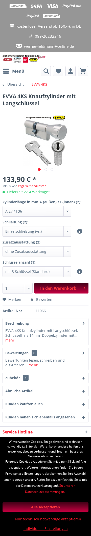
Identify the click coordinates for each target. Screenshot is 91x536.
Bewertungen (17, 353)
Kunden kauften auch (24, 404)
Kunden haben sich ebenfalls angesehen (40, 417)
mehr (9, 340)
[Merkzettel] (58, 71)
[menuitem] (13, 71)
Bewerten (43, 299)
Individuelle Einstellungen (46, 528)
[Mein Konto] (70, 71)
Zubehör (16, 377)
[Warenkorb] (83, 71)
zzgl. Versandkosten (32, 186)
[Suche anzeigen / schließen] (46, 71)
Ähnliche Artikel (19, 390)
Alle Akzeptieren (45, 507)
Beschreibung (17, 323)
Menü (18, 71)
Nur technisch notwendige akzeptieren (48, 519)
